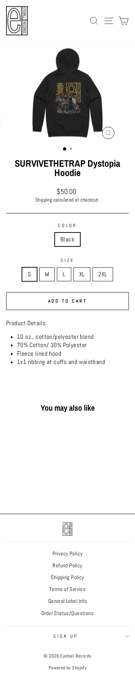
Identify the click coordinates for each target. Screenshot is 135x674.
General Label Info (67, 601)
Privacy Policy (68, 553)
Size (67, 260)
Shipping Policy (67, 577)
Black (67, 239)
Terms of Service (67, 589)
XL (82, 274)
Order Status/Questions (67, 613)
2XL (102, 274)
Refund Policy (67, 565)
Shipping (43, 200)
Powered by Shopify (67, 668)
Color (67, 225)
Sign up (65, 636)
